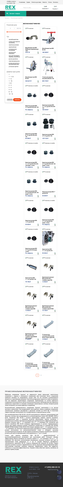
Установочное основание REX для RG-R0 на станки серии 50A (48, 336)
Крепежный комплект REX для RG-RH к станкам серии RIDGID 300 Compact (31, 336)
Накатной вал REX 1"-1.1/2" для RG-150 (30, 278)
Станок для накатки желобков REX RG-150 (48, 77)
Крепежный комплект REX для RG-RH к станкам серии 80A (31, 307)
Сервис (28, 2)
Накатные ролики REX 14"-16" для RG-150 (48, 135)
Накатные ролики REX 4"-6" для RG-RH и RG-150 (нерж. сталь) (31, 193)
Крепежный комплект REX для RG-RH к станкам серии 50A (48, 279)
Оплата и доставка (36, 2)
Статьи (50, 2)
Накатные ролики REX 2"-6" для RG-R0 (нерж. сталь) (31, 250)
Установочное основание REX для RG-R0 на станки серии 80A (31, 365)
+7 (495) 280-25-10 (52, 467)
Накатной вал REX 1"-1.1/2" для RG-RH (47, 250)
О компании (22, 2)
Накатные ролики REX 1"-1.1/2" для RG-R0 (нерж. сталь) (48, 221)
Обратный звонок (53, 469)
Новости (44, 2)
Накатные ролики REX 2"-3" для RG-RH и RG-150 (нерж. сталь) (48, 164)
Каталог (7, 18)
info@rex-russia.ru (11, 1)
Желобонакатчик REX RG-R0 (48, 49)
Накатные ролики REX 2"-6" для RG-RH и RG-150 (31, 106)
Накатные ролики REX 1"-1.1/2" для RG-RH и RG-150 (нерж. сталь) (32, 164)
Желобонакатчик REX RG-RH (31, 77)
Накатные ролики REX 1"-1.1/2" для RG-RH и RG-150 (48, 106)
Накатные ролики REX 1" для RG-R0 (48, 192)
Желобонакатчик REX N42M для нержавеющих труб (31, 49)
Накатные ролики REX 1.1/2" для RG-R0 (31, 221)
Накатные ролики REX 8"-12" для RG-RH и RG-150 (31, 135)
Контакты (55, 2)
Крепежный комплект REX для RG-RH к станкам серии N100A (48, 307)
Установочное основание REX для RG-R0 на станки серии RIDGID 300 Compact (48, 364)
